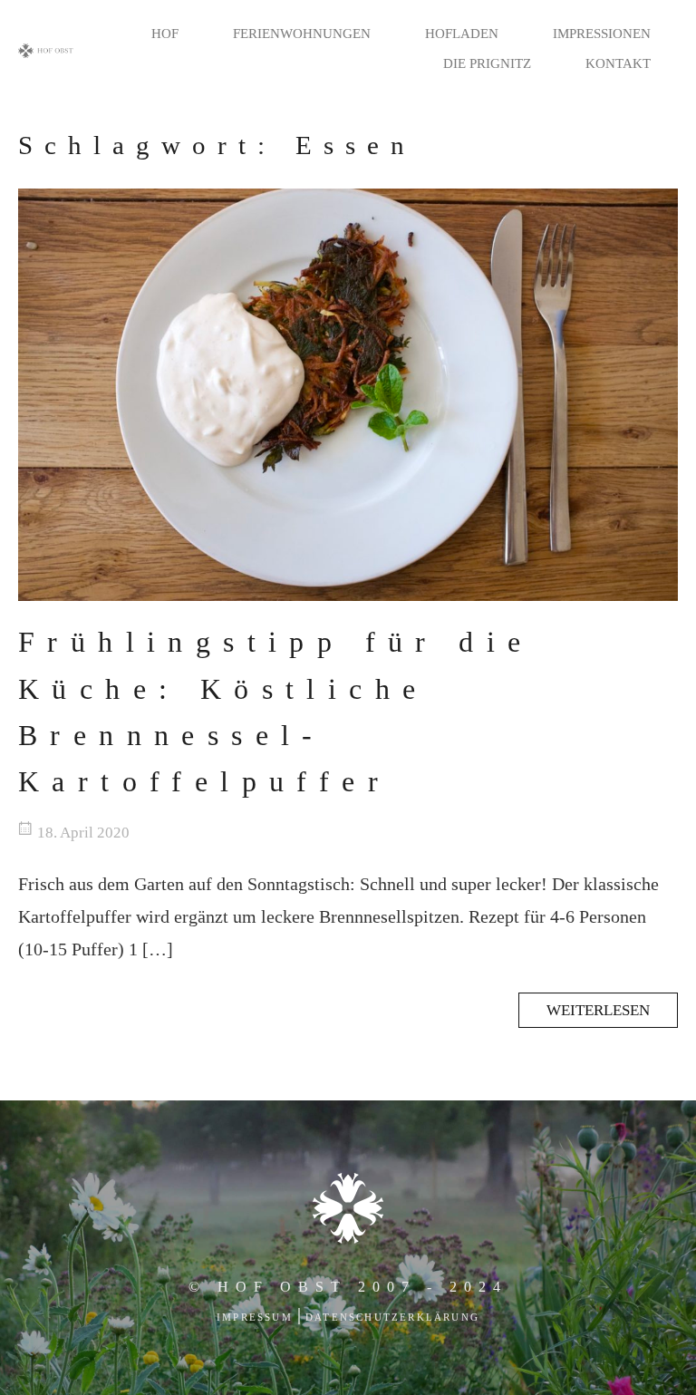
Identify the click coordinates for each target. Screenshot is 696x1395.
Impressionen (602, 33)
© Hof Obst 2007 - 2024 (348, 1286)
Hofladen (461, 33)
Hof (165, 33)
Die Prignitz (487, 63)
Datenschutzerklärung (392, 1317)
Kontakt (618, 63)
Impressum (255, 1317)
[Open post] (348, 395)
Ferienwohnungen (302, 33)
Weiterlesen (598, 1010)
